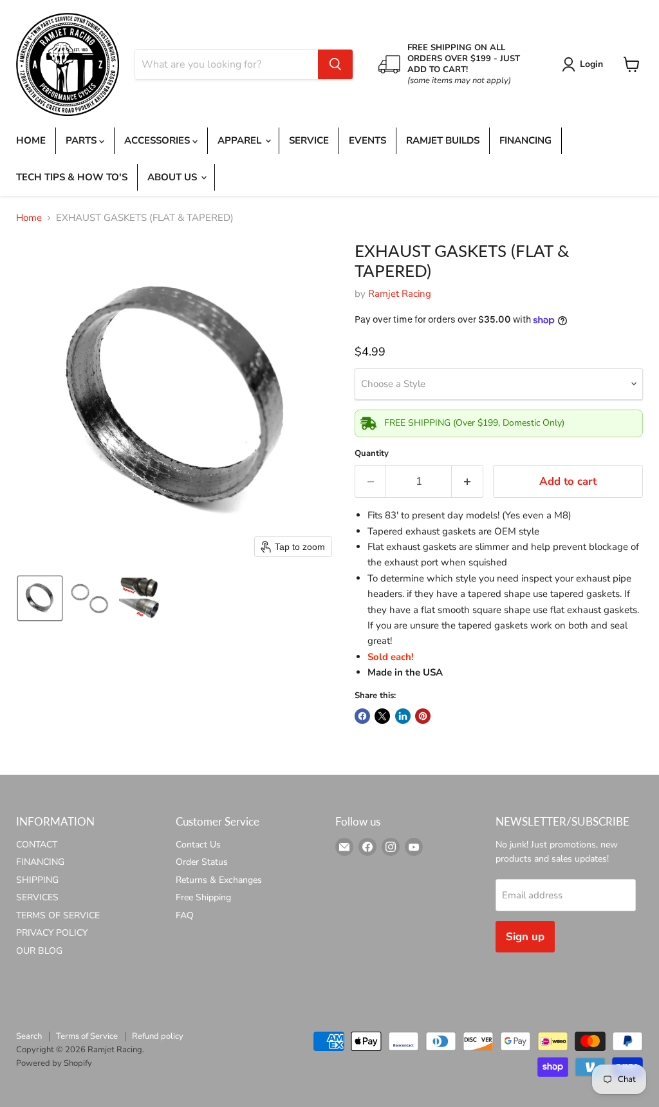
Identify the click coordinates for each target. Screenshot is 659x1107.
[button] (585, 64)
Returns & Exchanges (219, 880)
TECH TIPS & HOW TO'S (71, 177)
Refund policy (157, 1036)
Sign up (525, 936)
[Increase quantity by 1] (467, 481)
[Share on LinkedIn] (403, 716)
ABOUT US (173, 177)
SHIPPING (37, 880)
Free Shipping (203, 897)
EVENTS (367, 140)
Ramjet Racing (399, 293)
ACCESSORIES (158, 140)
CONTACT (36, 844)
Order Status (202, 862)
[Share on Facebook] (362, 716)
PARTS (82, 140)
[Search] (335, 64)
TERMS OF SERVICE (58, 915)
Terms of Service (87, 1036)
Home (29, 218)
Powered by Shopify (54, 1063)
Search (29, 1036)
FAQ (185, 915)
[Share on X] (382, 716)
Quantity (372, 454)
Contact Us (198, 844)
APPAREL (241, 140)
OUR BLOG (39, 951)
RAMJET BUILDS (442, 140)
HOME (31, 140)
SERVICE (309, 140)
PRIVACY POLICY (52, 933)
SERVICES (37, 897)
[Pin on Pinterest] (423, 716)
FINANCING (525, 140)
